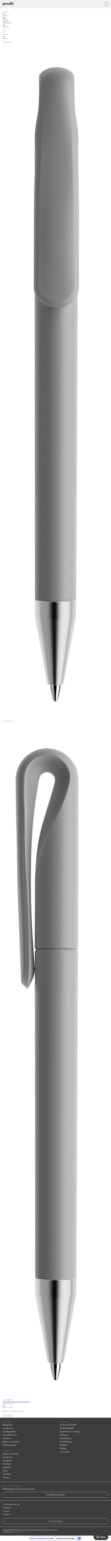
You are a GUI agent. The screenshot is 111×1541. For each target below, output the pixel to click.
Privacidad (7, 1507)
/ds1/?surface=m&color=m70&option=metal (16, 1402)
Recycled (5, 21)
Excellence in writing (70, 1431)
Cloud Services (10, 1435)
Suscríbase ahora (55, 1495)
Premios (64, 1435)
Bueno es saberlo (11, 1441)
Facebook (7, 1457)
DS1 (4, 14)
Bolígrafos (8, 1424)
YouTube (7, 1474)
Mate (4, 17)
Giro (4, 36)
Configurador (9, 1431)
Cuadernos (8, 1428)
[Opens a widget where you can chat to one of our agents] (100, 1537)
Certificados (65, 1438)
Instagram (7, 1460)
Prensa (63, 1448)
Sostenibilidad (67, 1428)
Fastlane (7, 1438)
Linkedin (7, 1467)
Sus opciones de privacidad (65, 1538)
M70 (4, 25)
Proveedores (66, 1441)
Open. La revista (10, 1453)
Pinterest (7, 1464)
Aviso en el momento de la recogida (41, 1538)
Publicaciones (9, 1445)
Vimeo (6, 1477)
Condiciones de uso (11, 1504)
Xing (5, 1470)
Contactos (65, 1451)
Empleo (64, 1445)
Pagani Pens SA (18, 1532)
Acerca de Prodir (68, 1424)
